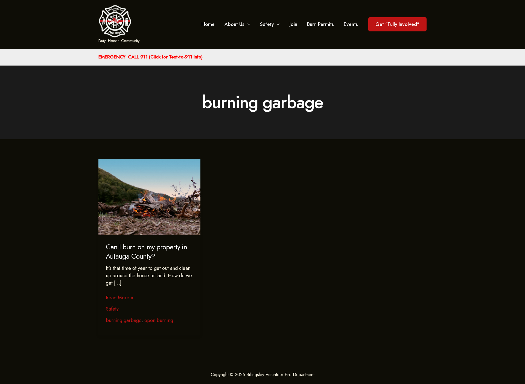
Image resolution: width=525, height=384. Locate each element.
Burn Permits (320, 24)
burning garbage (123, 320)
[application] (247, 24)
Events (351, 24)
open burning (158, 320)
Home (208, 24)
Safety (267, 24)
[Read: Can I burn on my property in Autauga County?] (149, 196)
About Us (234, 24)
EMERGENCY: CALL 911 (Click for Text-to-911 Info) (150, 57)
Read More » (119, 298)
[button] (397, 24)
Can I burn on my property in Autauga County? (146, 251)
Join (293, 24)
